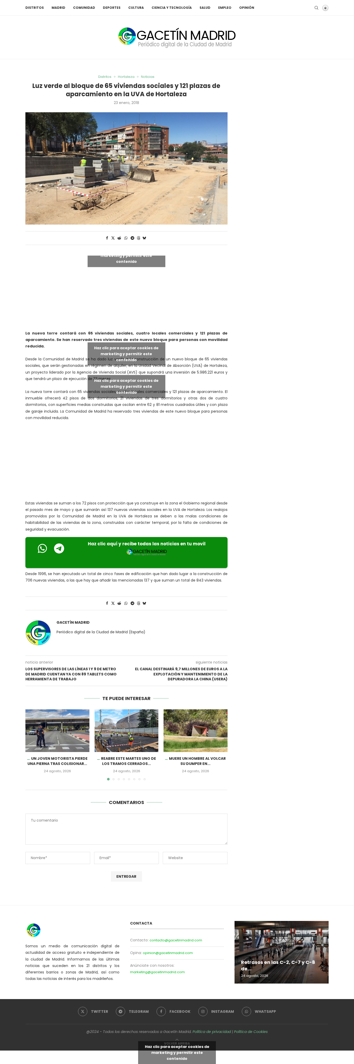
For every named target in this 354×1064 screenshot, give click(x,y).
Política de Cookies (251, 1031)
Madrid (58, 7)
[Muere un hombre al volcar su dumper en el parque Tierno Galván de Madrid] (196, 730)
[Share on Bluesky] (144, 238)
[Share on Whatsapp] (126, 238)
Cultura (136, 7)
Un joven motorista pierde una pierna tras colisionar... (57, 761)
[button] (32, 744)
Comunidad (84, 7)
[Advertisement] (126, 462)
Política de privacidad (212, 1031)
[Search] (316, 7)
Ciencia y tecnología (172, 7)
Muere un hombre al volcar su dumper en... (197, 761)
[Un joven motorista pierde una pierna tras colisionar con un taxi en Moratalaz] (57, 730)
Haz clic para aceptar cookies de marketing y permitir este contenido (126, 255)
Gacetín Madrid (73, 622)
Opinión (246, 7)
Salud (205, 7)
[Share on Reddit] (119, 238)
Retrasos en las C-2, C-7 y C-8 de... (278, 965)
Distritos (34, 7)
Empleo (224, 7)
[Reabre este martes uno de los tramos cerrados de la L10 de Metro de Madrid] (127, 730)
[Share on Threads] (138, 238)
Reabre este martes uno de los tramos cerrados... (128, 761)
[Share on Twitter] (113, 238)
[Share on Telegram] (132, 238)
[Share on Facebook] (107, 238)
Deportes (112, 7)
